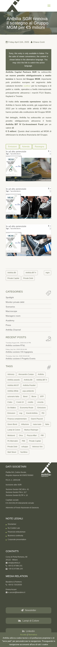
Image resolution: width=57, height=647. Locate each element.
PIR (42, 435)
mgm (48, 273)
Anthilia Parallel (29, 385)
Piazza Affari (32, 435)
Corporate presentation (17, 539)
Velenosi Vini (37, 447)
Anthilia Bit (11, 273)
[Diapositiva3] (28, 240)
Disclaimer (12, 524)
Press (8, 325)
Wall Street (11, 452)
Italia (47, 424)
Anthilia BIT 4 (31, 273)
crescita (40, 402)
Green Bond (12, 424)
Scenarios (10, 307)
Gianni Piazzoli (37, 419)
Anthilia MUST (13, 385)
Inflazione (25, 424)
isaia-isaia (37, 424)
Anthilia (41, 374)
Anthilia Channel (13, 330)
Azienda (26, 146)
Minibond (11, 435)
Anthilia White (12, 391)
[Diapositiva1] (28, 165)
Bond (25, 397)
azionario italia (13, 397)
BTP (42, 397)
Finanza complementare (17, 419)
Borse (34, 397)
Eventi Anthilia (32, 413)
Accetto (23, 635)
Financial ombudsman (16, 532)
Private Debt (28, 278)
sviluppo (24, 447)
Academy (10, 320)
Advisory (10, 374)
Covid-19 (20, 402)
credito (30, 402)
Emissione (41, 408)
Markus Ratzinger (31, 430)
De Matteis (11, 408)
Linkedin (30, 631)
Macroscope (11, 311)
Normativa (32, 635)
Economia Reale (26, 408)
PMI (23, 441)
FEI (43, 413)
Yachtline (23, 452)
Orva (21, 435)
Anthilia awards (13, 380)
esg (20, 413)
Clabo (9, 402)
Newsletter (30, 610)
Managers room (13, 316)
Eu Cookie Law (14, 528)
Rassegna (39, 146)
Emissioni (12, 146)
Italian (41, 53)
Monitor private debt (15, 302)
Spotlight (10, 297)
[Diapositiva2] (28, 203)
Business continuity (15, 536)
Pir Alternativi (12, 441)
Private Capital (13, 278)
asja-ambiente (28, 391)
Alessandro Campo (26, 374)
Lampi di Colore (13, 430)
